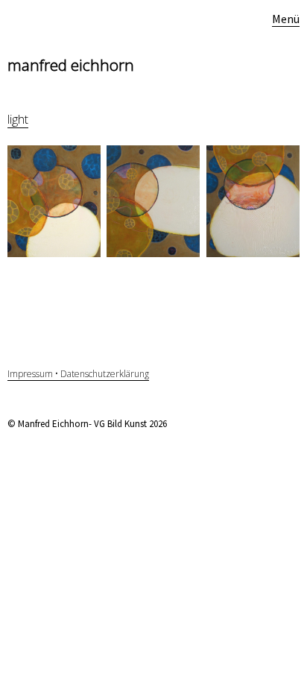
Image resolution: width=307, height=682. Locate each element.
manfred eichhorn (70, 64)
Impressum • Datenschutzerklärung (78, 373)
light (17, 119)
